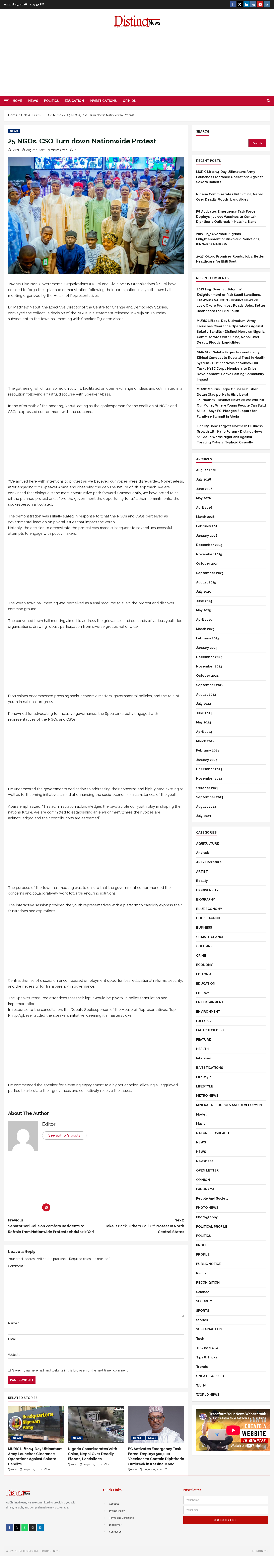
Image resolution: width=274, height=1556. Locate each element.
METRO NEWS (207, 1096)
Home (17, 101)
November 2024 (209, 666)
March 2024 (205, 741)
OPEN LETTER (207, 1170)
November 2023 (209, 778)
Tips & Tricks (206, 1357)
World (201, 1385)
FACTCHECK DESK (210, 1030)
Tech (200, 1339)
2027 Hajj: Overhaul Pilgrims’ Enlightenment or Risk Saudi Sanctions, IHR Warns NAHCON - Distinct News (229, 294)
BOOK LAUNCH (208, 918)
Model (201, 1114)
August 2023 (206, 806)
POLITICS (51, 101)
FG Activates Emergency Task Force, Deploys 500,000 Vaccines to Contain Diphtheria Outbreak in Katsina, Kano (226, 217)
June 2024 (204, 713)
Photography (207, 1217)
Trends (202, 1367)
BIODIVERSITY (207, 890)
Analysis (203, 853)
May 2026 (203, 498)
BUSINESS (204, 927)
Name (13, 1323)
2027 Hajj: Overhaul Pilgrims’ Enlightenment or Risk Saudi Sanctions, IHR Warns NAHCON (228, 239)
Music (200, 1124)
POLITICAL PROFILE (211, 1226)
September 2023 (209, 797)
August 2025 (206, 582)
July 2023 (203, 816)
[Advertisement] (137, 60)
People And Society (212, 1198)
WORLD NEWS (207, 1395)
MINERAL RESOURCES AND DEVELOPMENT (230, 1105)
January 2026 (206, 535)
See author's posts (64, 1135)
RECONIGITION (208, 1282)
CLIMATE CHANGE (210, 937)
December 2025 (209, 545)
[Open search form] (268, 101)
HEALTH (138, 1438)
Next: (144, 1226)
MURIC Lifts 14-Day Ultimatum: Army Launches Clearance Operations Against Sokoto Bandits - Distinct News (230, 326)
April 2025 (204, 619)
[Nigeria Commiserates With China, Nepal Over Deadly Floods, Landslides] (96, 1424)
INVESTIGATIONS (103, 101)
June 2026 (204, 489)
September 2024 (210, 685)
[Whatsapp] (24, 1527)
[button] (6, 100)
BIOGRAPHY (205, 899)
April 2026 (204, 507)
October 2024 (207, 676)
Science (202, 1292)
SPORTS (202, 1311)
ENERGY (202, 993)
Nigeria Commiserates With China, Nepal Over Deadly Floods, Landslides (92, 1454)
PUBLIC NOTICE (208, 1264)
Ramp (201, 1273)
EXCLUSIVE (205, 1021)
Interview (203, 1058)
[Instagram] (32, 1527)
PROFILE (203, 1245)
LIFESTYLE (204, 1086)
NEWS (33, 101)
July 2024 (203, 704)
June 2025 (204, 601)
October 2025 (207, 563)
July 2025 (203, 591)
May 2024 (203, 722)
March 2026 (205, 517)
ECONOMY (204, 965)
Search (202, 131)
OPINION (129, 101)
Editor (15, 150)
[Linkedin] (40, 1527)
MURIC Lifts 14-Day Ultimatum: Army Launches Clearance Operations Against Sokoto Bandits (229, 177)
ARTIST (202, 871)
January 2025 (206, 647)
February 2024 (207, 750)
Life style (204, 1077)
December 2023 (209, 769)
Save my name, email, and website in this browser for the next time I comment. (70, 1370)
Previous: (51, 1226)
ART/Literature (209, 862)
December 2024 (209, 657)
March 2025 (205, 629)
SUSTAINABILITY (209, 1329)
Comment (16, 1266)
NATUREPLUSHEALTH (213, 1133)
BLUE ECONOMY (209, 909)
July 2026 (203, 479)
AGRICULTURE (207, 843)
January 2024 (206, 760)
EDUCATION (74, 101)
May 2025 (203, 610)
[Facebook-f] (9, 1527)
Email (13, 1339)
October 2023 (207, 788)
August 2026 (206, 470)
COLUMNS (204, 946)
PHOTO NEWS (207, 1208)
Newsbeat (204, 1161)
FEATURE (203, 1040)
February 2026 (207, 526)
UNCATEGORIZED (210, 1376)
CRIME (201, 955)
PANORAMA (205, 1189)
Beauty (202, 881)
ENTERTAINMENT (210, 1002)
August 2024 (206, 694)
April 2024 (204, 732)
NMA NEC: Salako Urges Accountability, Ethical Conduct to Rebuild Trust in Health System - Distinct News (231, 357)
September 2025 (209, 573)
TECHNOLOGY (207, 1348)
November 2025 (209, 554)
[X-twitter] (17, 1527)
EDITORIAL (204, 974)
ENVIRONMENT (208, 1011)
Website (14, 1355)
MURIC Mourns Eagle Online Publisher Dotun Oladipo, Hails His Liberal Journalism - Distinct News (227, 394)
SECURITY (204, 1301)
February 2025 (207, 638)
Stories (202, 1320)
